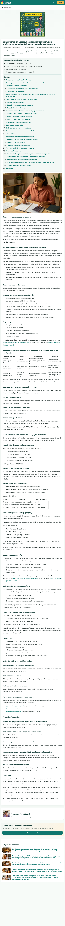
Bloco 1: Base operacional (15, 102)
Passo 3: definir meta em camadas (18, 119)
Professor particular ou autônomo (18, 145)
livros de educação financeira (16, 709)
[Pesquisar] (54, 2)
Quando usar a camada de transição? (20, 165)
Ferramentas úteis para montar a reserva (20, 148)
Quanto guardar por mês (14, 125)
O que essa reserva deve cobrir (16, 86)
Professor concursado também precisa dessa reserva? (26, 157)
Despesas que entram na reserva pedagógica (22, 88)
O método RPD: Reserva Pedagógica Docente (21, 99)
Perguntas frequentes (13, 151)
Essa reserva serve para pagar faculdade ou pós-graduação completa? (31, 162)
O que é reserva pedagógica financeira (19, 80)
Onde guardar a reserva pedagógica (18, 128)
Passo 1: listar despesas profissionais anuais (22, 114)
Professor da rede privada (16, 142)
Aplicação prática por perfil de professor (20, 137)
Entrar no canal (32, 833)
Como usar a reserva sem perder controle (20, 131)
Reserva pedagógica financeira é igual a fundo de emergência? (28, 154)
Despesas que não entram (16, 91)
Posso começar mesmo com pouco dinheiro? (22, 159)
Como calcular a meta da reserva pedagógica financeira (25, 111)
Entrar (60, 2)
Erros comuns (10, 134)
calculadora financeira (13, 712)
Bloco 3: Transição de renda (16, 108)
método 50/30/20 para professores (25, 578)
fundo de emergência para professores (16, 342)
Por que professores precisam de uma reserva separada (25, 83)
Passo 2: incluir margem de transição (19, 116)
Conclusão (9, 168)
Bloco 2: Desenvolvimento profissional (20, 105)
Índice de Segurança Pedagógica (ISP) (19, 122)
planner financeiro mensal (15, 706)
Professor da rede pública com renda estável (22, 139)
